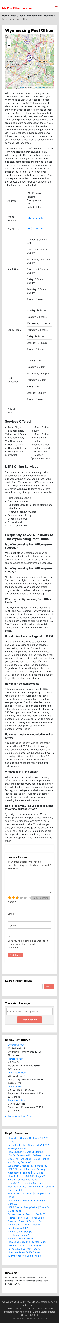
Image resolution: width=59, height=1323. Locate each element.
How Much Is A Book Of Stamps (25, 1151)
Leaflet (21, 87)
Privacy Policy (18, 1318)
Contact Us (42, 1318)
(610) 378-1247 (35, 217)
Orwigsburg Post (17, 1072)
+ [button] (9, 41)
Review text (14, 868)
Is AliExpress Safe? (18, 1228)
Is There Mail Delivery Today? (24, 1248)
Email (12, 913)
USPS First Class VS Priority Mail (26, 1245)
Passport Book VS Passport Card (26, 1221)
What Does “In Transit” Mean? (24, 1224)
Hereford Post (15, 1058)
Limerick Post (15, 1086)
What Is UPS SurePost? (20, 1238)
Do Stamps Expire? (18, 1235)
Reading (48, 15)
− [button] (9, 45)
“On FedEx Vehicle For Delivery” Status (29, 1155)
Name (12, 901)
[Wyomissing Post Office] (29, 58)
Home (5, 15)
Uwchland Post (16, 1044)
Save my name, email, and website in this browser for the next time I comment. (28, 944)
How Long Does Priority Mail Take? (27, 1241)
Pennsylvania (34, 15)
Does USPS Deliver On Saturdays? (26, 1183)
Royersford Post (17, 1100)
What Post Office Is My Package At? (27, 1165)
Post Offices (18, 15)
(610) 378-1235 (35, 228)
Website (12, 925)
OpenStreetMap (39, 87)
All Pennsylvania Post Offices (18, 1116)
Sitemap (31, 1318)
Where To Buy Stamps (20, 1231)
